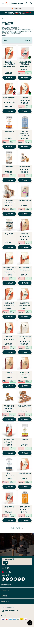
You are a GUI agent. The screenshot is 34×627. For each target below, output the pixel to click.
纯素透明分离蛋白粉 (25, 200)
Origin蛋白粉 (9, 234)
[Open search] (6, 3)
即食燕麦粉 (24, 234)
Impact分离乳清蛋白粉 (9, 98)
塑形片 (9, 473)
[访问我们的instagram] (3, 579)
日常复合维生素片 (24, 507)
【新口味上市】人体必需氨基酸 (9, 268)
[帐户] (26, 3)
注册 (6, 562)
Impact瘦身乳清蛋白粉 (25, 337)
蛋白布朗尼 (9, 200)
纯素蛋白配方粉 (24, 372)
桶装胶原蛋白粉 (9, 507)
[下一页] (22, 528)
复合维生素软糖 (9, 131)
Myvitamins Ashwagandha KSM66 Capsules (24, 133)
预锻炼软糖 (9, 166)
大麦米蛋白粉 (9, 372)
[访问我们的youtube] (15, 579)
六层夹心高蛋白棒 (9, 406)
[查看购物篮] (30, 3)
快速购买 (10, 77)
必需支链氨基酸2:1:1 (25, 267)
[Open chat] (23, 579)
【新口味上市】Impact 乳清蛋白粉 (9, 63)
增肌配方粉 (9, 336)
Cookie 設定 (5, 568)
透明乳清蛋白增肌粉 (25, 473)
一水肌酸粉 (24, 97)
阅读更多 (4, 35)
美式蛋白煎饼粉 (9, 303)
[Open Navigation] (3, 3)
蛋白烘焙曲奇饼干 (24, 166)
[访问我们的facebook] (7, 579)
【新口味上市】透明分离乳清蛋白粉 (25, 63)
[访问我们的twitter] (19, 579)
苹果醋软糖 (24, 439)
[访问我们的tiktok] (11, 579)
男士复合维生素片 (9, 439)
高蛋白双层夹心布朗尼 (25, 406)
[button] (29, 622)
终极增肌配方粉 (24, 303)
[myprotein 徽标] (16, 3)
